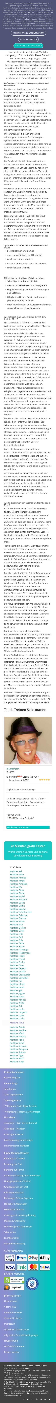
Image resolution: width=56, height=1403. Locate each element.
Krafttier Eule (16, 940)
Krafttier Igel (16, 990)
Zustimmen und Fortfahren (28, 45)
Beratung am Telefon (14, 1158)
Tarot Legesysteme (13, 1094)
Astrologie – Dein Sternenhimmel (20, 1122)
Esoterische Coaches (14, 1209)
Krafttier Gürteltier (19, 978)
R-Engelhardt (12, 768)
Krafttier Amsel (17, 880)
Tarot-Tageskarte (12, 1100)
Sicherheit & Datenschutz (16, 1329)
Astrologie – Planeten (14, 1128)
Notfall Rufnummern (14, 1346)
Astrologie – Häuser (14, 1134)
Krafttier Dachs (17, 902)
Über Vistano (10, 1301)
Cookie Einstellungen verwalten (28, 33)
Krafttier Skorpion (19, 1049)
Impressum (9, 1323)
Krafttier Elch (16, 924)
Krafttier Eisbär (17, 921)
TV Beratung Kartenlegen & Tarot (20, 1105)
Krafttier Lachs (17, 1009)
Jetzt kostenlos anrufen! (17, 827)
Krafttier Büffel (17, 896)
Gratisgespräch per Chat (16, 1186)
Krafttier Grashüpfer (20, 974)
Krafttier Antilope (18, 884)
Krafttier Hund (17, 987)
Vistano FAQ (10, 1306)
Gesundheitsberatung (14, 1243)
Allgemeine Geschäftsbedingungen (21, 1335)
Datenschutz (14, 1373)
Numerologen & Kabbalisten (18, 1226)
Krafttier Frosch (17, 959)
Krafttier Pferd (17, 1033)
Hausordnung (11, 1340)
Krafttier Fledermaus (20, 952)
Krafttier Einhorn (18, 918)
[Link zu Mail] (50, 1399)
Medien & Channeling (14, 1220)
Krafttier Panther (18, 1030)
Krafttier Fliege (17, 955)
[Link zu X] (37, 1399)
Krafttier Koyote (18, 999)
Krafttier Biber (17, 890)
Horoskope (9, 1117)
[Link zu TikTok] (28, 1399)
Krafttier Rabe (17, 1039)
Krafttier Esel (16, 937)
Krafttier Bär (16, 887)
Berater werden (12, 1352)
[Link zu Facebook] (24, 1399)
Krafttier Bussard (18, 899)
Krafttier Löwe (17, 1015)
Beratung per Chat (13, 1164)
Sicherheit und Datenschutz (42, 28)
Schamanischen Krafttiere (16, 1145)
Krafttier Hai (16, 981)
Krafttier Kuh (16, 1006)
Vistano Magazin (12, 1077)
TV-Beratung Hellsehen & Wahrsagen (22, 1111)
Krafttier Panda (17, 1027)
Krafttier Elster (17, 930)
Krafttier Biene (17, 893)
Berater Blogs (11, 1083)
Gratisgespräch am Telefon (17, 1181)
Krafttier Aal (16, 871)
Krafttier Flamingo (19, 949)
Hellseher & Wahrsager (15, 1203)
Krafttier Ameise (18, 877)
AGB (6, 1373)
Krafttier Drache (18, 909)
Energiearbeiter (11, 1237)
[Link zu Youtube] (45, 1399)
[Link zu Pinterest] (41, 1399)
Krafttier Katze (17, 996)
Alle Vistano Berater (14, 1192)
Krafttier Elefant (18, 927)
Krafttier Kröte (17, 1003)
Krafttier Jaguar (17, 993)
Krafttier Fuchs (17, 962)
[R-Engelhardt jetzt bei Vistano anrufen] (28, 741)
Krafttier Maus (17, 1022)
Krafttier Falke (17, 943)
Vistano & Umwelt (13, 1312)
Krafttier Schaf (17, 1043)
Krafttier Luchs (17, 1018)
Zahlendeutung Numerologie (18, 1140)
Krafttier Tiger (17, 1055)
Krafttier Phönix (18, 1036)
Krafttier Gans (17, 965)
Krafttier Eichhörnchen (21, 912)
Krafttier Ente (16, 934)
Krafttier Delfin (17, 905)
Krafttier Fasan (17, 946)
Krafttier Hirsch (17, 984)
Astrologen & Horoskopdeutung (20, 1215)
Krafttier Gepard (18, 968)
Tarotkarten (10, 1088)
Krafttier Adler (17, 874)
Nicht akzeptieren (28, 39)
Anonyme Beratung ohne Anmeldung (22, 1175)
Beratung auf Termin (14, 1169)
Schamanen (10, 1232)
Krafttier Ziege (17, 1061)
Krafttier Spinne (18, 1052)
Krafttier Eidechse (18, 915)
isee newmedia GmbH (30, 1370)
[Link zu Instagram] (32, 1399)
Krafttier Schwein (18, 1046)
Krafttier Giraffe (18, 971)
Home (16, 1365)
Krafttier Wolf (16, 1058)
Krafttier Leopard (18, 1012)
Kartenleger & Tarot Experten (18, 1198)
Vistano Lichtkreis (13, 1318)
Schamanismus (27, 1365)
